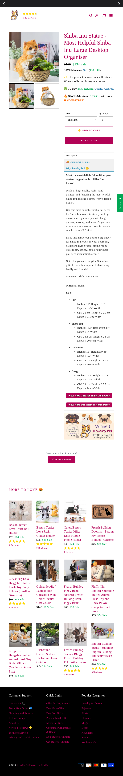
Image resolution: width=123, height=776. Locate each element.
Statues (86, 737)
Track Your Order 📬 (20, 708)
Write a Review (64, 460)
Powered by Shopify (38, 765)
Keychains (88, 732)
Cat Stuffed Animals (57, 741)
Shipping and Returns (21, 713)
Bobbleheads (89, 742)
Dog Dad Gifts (54, 713)
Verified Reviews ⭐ (20, 727)
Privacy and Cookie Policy (24, 737)
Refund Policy (17, 718)
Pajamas (86, 708)
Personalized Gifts (56, 718)
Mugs (85, 722)
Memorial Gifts (55, 722)
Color (67, 113)
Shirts (85, 713)
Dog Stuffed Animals (58, 736)
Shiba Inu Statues (88, 276)
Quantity (103, 113)
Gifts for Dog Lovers (58, 703)
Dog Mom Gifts (55, 708)
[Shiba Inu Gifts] (89, 397)
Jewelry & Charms (92, 703)
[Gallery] (34, 71)
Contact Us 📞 (17, 703)
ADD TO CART (89, 130)
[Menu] (111, 15)
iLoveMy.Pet (23, 765)
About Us (14, 722)
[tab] (89, 155)
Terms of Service (18, 732)
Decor (85, 727)
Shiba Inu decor (101, 209)
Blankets (86, 718)
